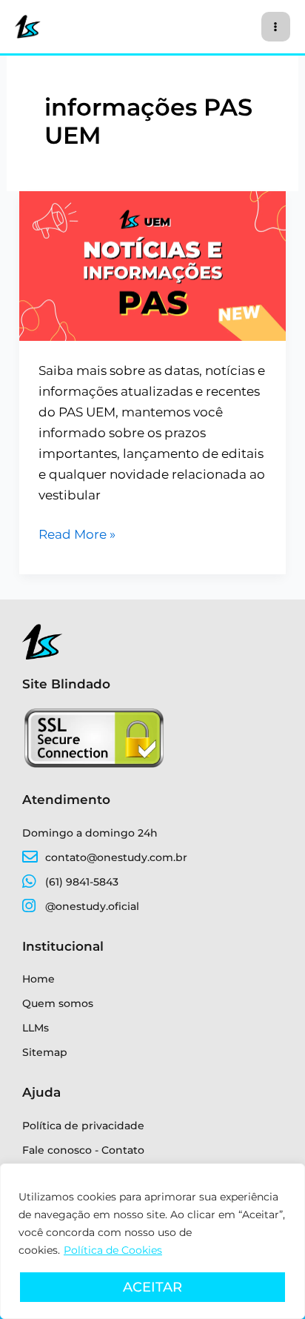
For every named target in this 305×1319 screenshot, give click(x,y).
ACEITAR (152, 1287)
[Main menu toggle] (276, 26)
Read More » (76, 533)
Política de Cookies (113, 1250)
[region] (152, 1241)
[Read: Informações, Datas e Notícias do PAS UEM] (152, 264)
